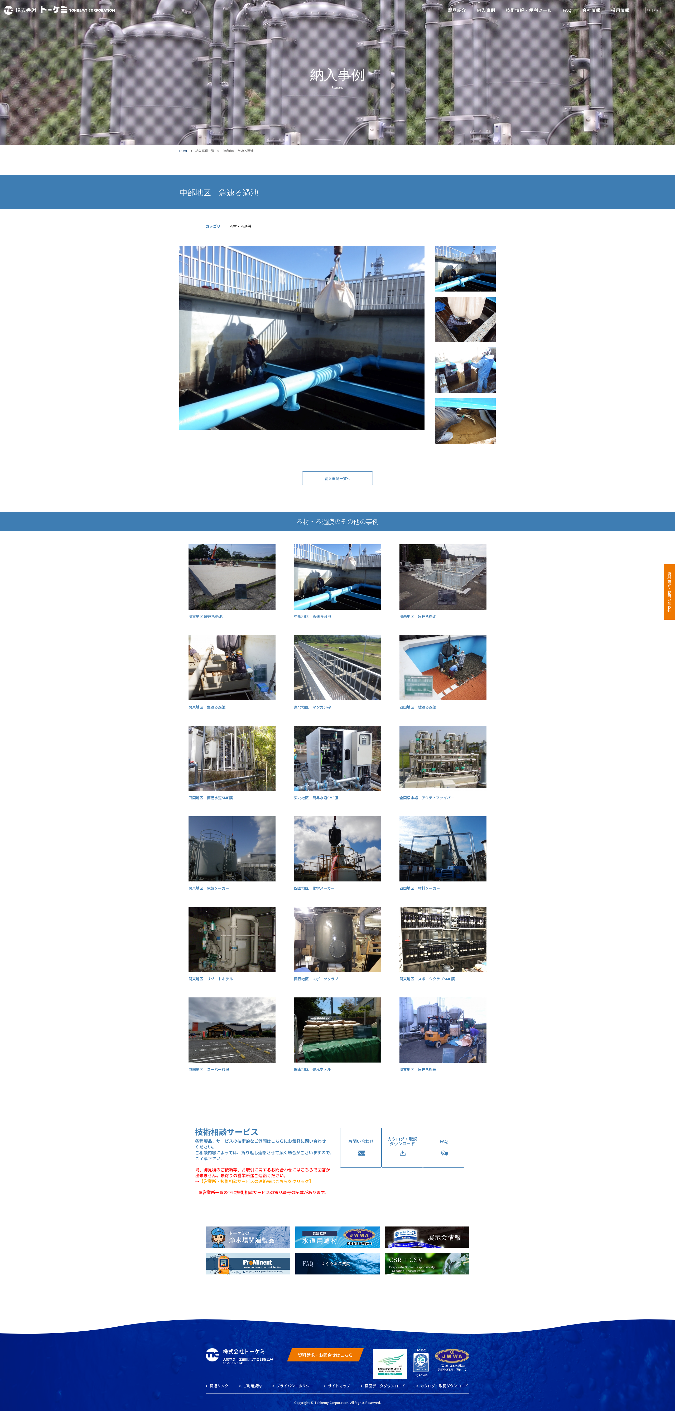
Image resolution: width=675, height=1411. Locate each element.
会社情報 (591, 10)
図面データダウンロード (385, 1386)
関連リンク (219, 1386)
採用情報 (620, 10)
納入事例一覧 (204, 150)
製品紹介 (457, 10)
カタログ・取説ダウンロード (402, 1141)
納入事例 (486, 10)
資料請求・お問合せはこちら (325, 1355)
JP (649, 10)
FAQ (567, 10)
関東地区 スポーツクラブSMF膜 (427, 978)
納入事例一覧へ (337, 478)
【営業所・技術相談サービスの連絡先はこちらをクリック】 (256, 1181)
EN (656, 10)
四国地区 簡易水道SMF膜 (211, 797)
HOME (183, 150)
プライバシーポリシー (294, 1386)
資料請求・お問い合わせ (669, 592)
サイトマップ (339, 1386)
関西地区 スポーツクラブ (316, 978)
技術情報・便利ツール (529, 10)
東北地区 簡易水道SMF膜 (316, 797)
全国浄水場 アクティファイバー (426, 797)
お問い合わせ (361, 1141)
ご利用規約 (252, 1386)
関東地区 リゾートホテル (211, 978)
